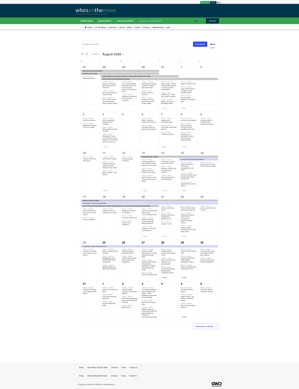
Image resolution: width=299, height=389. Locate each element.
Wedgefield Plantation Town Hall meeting (90, 126)
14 (162, 153)
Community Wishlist (89, 219)
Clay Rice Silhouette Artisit (108, 304)
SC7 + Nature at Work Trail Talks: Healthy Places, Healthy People (109, 101)
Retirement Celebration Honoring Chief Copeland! (129, 98)
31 (162, 67)
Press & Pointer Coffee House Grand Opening (188, 209)
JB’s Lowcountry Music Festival (188, 306)
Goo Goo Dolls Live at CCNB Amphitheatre (207, 261)
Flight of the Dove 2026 (188, 84)
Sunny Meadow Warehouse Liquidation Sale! (188, 99)
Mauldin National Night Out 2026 (109, 130)
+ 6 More (144, 236)
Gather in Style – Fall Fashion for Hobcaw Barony (187, 298)
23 (201, 197)
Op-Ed (121, 27)
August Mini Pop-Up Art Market (188, 185)
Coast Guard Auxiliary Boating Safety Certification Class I (168, 271)
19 (123, 197)
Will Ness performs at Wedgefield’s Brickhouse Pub (168, 217)
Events (138, 27)
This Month (95, 54)
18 (103, 197)
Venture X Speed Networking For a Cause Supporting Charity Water (149, 254)
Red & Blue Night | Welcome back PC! (128, 252)
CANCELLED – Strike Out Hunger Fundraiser (168, 95)
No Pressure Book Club (129, 218)
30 (143, 67)
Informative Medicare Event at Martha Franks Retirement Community (149, 163)
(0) (220, 2)
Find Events (200, 44)
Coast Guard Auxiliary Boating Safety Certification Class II (188, 260)
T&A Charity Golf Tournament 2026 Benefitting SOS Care (187, 127)
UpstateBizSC (105, 20)
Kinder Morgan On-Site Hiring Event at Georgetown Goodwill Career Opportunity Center (149, 266)
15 (182, 153)
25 (103, 242)
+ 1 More (164, 108)
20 (143, 197)
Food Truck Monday (89, 120)
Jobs (168, 27)
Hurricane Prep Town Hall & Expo (89, 160)
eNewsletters (158, 27)
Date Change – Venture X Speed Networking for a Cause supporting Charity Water (168, 86)
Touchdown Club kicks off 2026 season (149, 229)
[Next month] (86, 54)
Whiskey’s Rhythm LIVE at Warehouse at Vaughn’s (168, 170)
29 (123, 67)
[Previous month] (82, 54)
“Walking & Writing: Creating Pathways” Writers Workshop (148, 221)
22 (182, 197)
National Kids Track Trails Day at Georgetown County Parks (187, 167)
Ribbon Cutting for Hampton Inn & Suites (148, 171)
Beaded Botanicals (89, 78)
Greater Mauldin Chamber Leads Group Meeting (129, 291)
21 (162, 197)
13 (143, 153)
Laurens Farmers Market (188, 120)
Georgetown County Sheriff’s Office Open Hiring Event (108, 260)
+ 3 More (183, 147)
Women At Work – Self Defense (109, 173)
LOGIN (213, 3)
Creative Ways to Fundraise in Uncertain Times (168, 253)
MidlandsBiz (87, 20)
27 (84, 67)
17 (84, 197)
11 (103, 153)
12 (123, 153)
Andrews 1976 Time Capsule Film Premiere (109, 212)
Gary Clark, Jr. (126, 307)
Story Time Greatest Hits (149, 275)
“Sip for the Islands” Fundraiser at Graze (206, 290)
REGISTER (204, 3)
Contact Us (133, 367)
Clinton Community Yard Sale (188, 252)
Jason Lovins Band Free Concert (208, 209)
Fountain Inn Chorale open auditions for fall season (89, 253)
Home (81, 367)
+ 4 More (164, 147)
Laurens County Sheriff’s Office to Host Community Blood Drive (149, 212)
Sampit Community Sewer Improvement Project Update (148, 101)
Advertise (114, 367)
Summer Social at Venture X (147, 93)
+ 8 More (183, 108)
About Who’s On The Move (97, 367)
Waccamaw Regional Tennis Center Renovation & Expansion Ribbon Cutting (187, 219)
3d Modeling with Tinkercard (127, 160)
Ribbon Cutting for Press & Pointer (110, 252)
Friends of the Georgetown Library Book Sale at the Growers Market (187, 137)
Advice (129, 27)
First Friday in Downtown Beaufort (169, 128)
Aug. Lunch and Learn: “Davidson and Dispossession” (168, 262)
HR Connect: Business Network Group (109, 93)
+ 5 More (144, 190)
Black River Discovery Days (149, 303)
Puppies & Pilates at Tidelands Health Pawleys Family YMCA (109, 165)
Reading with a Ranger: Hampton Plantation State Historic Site (149, 85)
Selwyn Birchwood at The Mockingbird (167, 178)
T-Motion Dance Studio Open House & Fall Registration (129, 260)
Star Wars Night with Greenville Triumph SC (109, 268)
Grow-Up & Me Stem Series (167, 209)
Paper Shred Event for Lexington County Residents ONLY (188, 91)
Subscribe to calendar (204, 326)
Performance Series (167, 134)
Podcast (146, 27)
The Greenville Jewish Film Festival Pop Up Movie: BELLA (207, 253)
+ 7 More (183, 277)
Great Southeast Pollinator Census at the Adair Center (188, 229)
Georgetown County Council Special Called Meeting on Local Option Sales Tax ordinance (110, 139)
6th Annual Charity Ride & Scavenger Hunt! (188, 268)
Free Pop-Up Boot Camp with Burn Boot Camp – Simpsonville (188, 177)
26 (123, 242)
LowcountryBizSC (125, 20)
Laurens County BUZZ (150, 20)
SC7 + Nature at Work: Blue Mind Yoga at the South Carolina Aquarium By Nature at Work (129, 87)
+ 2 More (105, 147)
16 (201, 153)
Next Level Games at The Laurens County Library (89, 212)
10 (84, 153)
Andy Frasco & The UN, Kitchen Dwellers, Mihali (208, 165)
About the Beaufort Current (97, 375)
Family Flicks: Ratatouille (126, 224)
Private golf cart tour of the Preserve (129, 212)
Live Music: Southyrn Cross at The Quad (167, 162)
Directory (113, 27)
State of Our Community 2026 (109, 290)
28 (103, 67)
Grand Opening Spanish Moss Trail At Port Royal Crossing (129, 300)
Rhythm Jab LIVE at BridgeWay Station (167, 102)
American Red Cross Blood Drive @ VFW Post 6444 (109, 85)
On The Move (100, 27)
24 (84, 242)
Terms (123, 367)
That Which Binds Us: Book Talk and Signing (149, 128)
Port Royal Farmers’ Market (187, 290)
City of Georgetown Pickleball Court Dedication (108, 122)
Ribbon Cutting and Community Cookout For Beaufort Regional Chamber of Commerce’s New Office (149, 313)
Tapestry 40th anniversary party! (167, 121)
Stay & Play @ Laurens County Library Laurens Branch (149, 179)
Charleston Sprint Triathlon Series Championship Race (207, 122)
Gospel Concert (166, 224)
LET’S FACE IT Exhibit (109, 159)
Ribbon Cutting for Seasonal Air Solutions (149, 121)
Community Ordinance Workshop (109, 297)
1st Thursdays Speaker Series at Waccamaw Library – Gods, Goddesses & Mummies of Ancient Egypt (149, 293)
